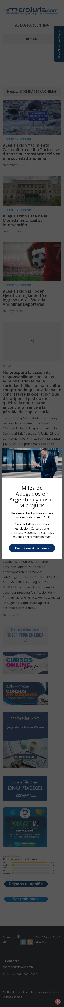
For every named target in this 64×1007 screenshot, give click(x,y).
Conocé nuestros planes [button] (32, 548)
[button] (58, 451)
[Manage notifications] (57, 1001)
